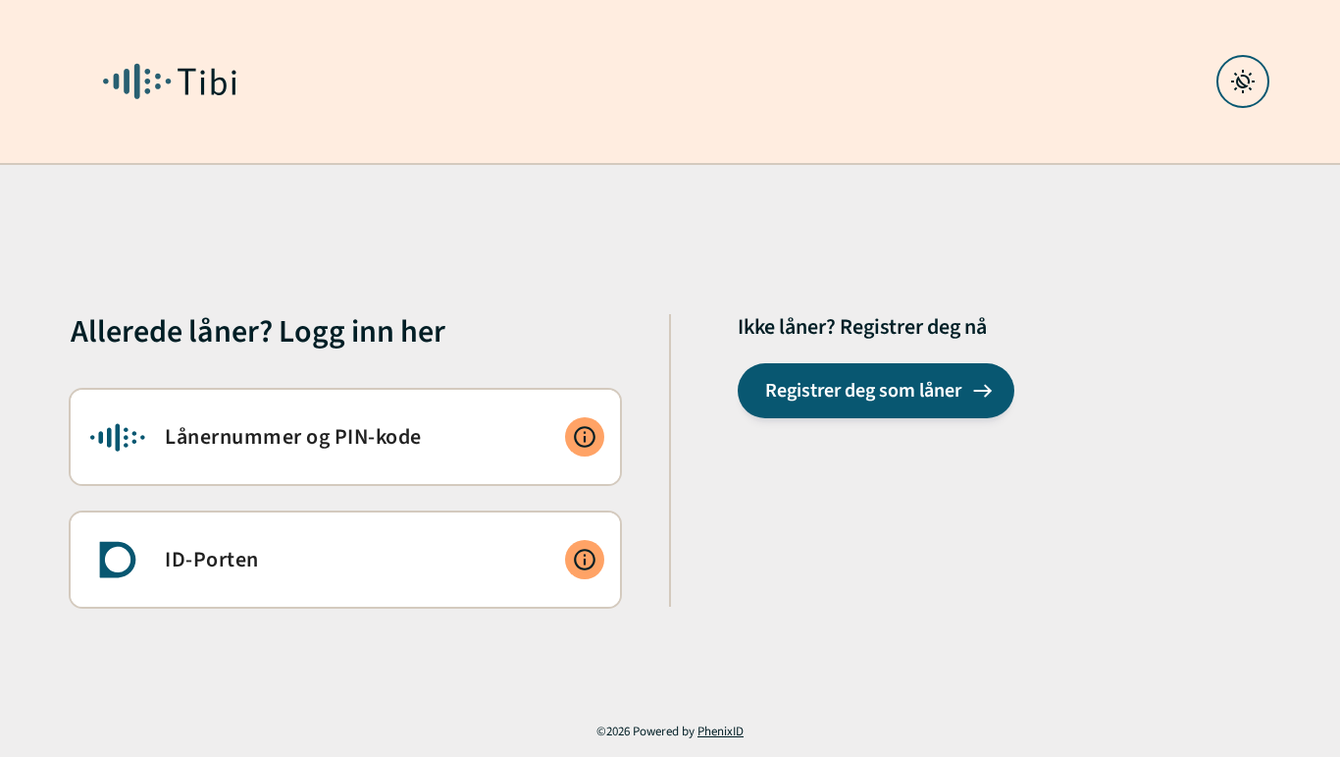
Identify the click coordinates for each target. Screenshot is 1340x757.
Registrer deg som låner (863, 391)
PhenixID (720, 731)
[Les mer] (584, 437)
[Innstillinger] (1242, 81)
